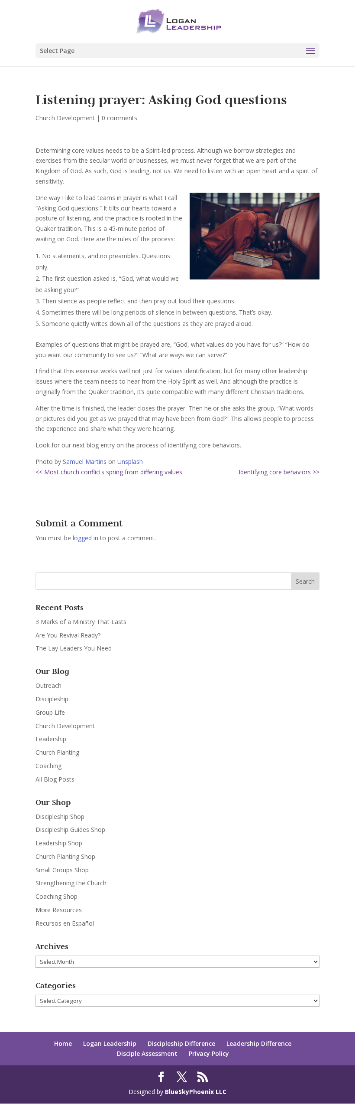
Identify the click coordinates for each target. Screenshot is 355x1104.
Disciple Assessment (147, 1053)
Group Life (50, 712)
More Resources (59, 910)
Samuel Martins (84, 461)
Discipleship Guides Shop (70, 829)
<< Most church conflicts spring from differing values (109, 472)
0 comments (119, 118)
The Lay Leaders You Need (74, 648)
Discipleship (52, 699)
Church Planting (57, 752)
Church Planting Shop (65, 856)
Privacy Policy (209, 1053)
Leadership (51, 739)
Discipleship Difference (181, 1043)
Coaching (48, 766)
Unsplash (130, 461)
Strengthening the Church (71, 883)
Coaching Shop (56, 896)
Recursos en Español (65, 923)
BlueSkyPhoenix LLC (195, 1092)
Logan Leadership (109, 1043)
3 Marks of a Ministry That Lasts (81, 622)
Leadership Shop (59, 843)
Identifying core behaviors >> (279, 472)
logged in (85, 538)
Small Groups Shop (62, 870)
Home (63, 1043)
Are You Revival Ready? (68, 635)
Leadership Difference (258, 1043)
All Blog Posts (55, 779)
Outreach (48, 685)
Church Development (65, 118)
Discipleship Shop (60, 816)
